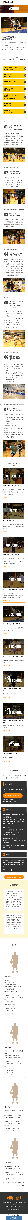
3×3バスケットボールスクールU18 (13, 721)
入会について (6, 869)
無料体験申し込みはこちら (12, 796)
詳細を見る (6, 497)
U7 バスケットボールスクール (12, 486)
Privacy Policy (16, 1209)
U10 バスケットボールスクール (13, 589)
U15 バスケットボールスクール (13, 656)
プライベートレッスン (10, 753)
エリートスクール (8, 520)
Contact (10, 1209)
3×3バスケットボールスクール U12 (13, 689)
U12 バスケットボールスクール (13, 624)
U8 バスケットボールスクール (12, 555)
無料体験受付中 (14, 1218)
